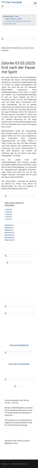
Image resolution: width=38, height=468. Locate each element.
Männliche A (9, 235)
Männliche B (9, 237)
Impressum (5, 464)
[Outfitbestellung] (19, 276)
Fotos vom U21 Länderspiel (19, 364)
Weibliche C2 (9, 232)
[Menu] (35, 3)
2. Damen (8, 212)
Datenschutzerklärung (19, 464)
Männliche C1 (10, 240)
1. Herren (8, 217)
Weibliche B (9, 227)
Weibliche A (9, 225)
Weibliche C (9, 230)
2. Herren (8, 219)
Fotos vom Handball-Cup (19, 345)
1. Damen (8, 209)
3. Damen (8, 214)
